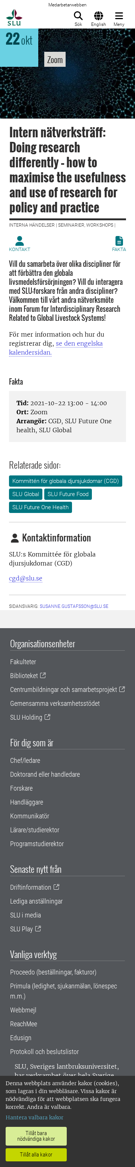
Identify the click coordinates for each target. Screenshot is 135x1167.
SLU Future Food (68, 494)
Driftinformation (30, 887)
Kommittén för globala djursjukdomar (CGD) (65, 481)
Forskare (21, 788)
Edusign (21, 1038)
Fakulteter (23, 662)
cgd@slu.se (25, 578)
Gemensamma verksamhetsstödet (55, 703)
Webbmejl (23, 1010)
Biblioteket (24, 676)
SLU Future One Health (40, 507)
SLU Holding (26, 717)
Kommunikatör (29, 816)
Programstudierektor (37, 844)
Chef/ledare (25, 760)
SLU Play (21, 929)
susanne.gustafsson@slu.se (74, 606)
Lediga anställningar (36, 901)
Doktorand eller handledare (45, 774)
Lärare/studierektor (34, 830)
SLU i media (25, 915)
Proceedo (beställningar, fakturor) (53, 972)
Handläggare (26, 802)
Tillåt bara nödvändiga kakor (36, 1136)
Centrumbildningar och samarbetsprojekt (63, 689)
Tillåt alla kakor (36, 1154)
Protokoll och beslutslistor (44, 1052)
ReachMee (23, 1024)
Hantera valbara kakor (34, 1117)
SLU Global (25, 494)
